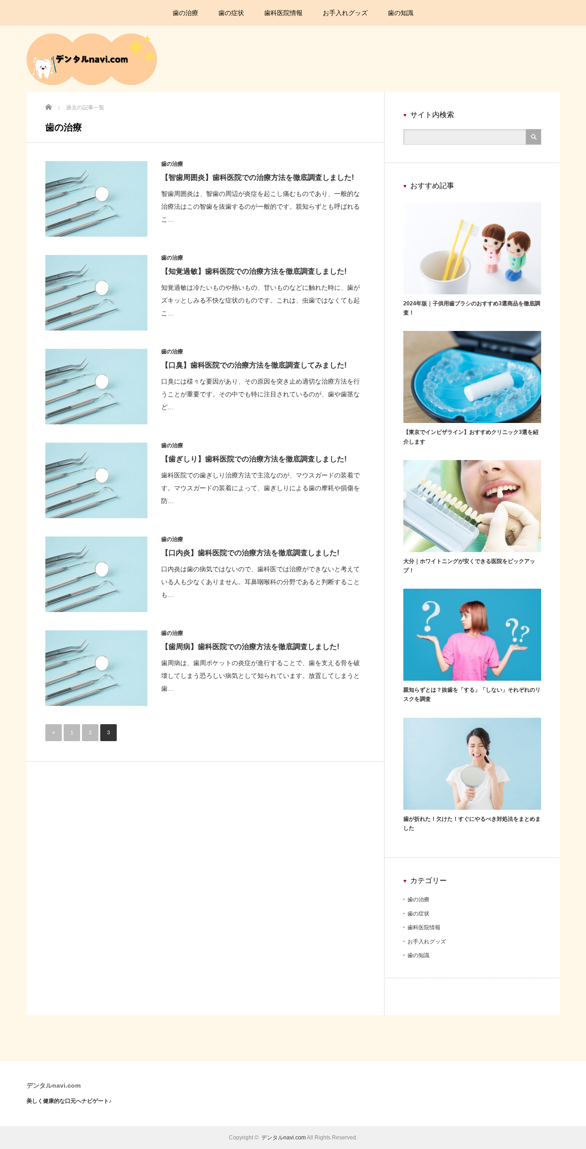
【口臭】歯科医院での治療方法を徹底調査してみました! (254, 365)
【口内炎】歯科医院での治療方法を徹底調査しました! (250, 553)
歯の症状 (231, 12)
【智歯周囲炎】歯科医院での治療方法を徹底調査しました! (257, 177)
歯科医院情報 (283, 12)
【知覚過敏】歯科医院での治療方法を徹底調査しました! (254, 271)
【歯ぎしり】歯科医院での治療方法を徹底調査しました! (254, 459)
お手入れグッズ (345, 12)
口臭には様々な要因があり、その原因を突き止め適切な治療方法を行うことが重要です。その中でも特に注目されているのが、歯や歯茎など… (260, 394)
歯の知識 (400, 12)
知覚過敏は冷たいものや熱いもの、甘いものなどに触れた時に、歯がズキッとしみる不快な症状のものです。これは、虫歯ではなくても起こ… (260, 300)
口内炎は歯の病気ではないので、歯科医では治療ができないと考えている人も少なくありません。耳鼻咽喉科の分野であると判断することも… (260, 581)
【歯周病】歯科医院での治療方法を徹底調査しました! (250, 646)
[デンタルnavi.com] (92, 83)
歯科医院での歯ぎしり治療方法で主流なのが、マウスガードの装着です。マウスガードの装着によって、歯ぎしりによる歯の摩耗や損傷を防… (260, 488)
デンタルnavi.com (54, 1085)
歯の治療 (185, 12)
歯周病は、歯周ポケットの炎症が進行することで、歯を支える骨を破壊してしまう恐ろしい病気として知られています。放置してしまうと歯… (260, 675)
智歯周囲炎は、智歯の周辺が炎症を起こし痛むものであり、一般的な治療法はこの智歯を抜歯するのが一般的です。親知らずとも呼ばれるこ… (260, 206)
